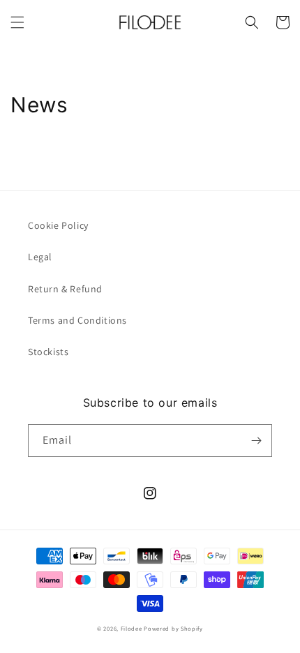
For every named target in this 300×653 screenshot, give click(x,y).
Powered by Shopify (173, 628)
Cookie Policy (58, 225)
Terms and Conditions (77, 320)
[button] (17, 22)
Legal (40, 256)
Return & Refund (65, 289)
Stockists (48, 351)
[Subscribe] (256, 440)
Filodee (131, 628)
